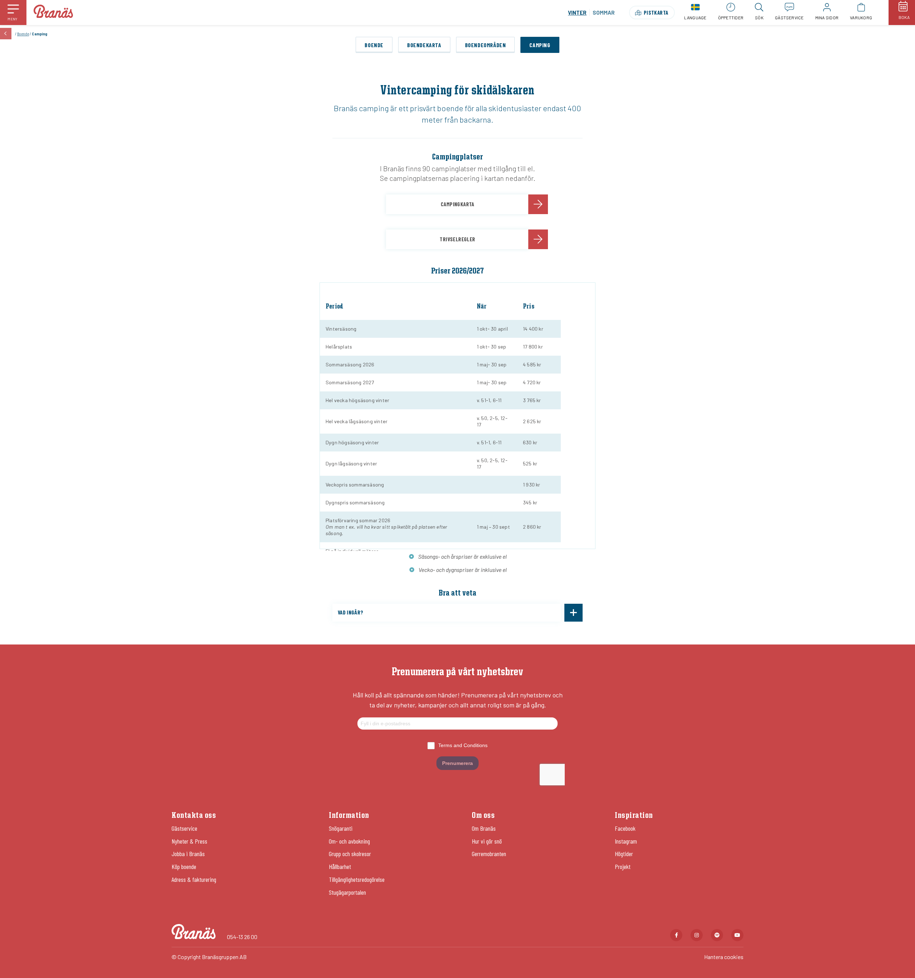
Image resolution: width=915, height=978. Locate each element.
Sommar (604, 12)
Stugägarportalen (347, 892)
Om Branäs (484, 828)
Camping (539, 44)
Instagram (626, 841)
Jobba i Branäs (188, 854)
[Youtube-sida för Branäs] (737, 935)
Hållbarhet (340, 866)
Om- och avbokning (349, 841)
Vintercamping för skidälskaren (457, 91)
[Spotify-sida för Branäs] (717, 935)
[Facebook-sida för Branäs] (676, 935)
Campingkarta (457, 204)
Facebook (625, 828)
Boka (904, 17)
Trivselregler (457, 239)
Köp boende (184, 866)
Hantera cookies (723, 956)
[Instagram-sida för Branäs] (697, 935)
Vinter (577, 12)
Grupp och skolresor (350, 854)
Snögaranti (340, 828)
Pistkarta (656, 12)
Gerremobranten (489, 854)
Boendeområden (485, 44)
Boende (23, 33)
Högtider (624, 854)
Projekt (622, 866)
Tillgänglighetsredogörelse (357, 879)
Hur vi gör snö (487, 841)
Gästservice (184, 828)
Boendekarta (424, 44)
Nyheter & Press (189, 841)
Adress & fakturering (194, 879)
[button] (13, 12)
